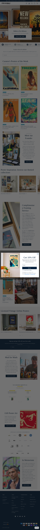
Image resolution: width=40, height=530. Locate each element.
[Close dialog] (38, 254)
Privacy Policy (27, 274)
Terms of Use (33, 274)
